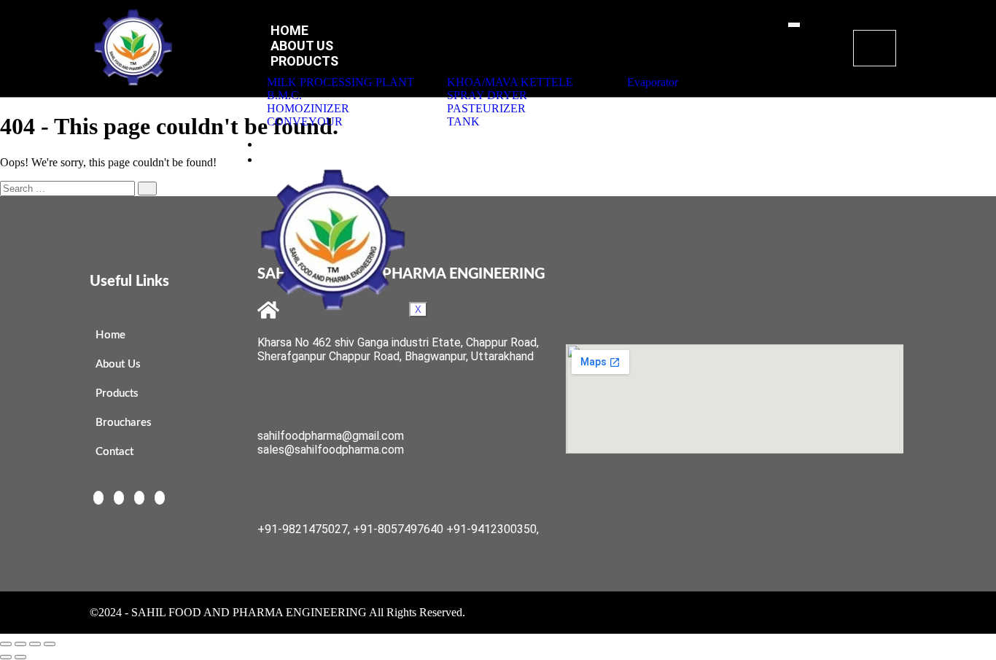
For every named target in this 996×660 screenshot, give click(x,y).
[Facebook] (98, 498)
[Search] (147, 188)
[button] (874, 48)
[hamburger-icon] (794, 25)
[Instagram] (160, 498)
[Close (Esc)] (49, 644)
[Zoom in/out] (6, 644)
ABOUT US (302, 45)
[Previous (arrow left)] (6, 657)
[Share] (35, 644)
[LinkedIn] (139, 498)
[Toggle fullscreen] (20, 644)
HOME (289, 30)
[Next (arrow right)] (20, 657)
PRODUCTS (304, 61)
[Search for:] (78, 188)
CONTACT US (311, 158)
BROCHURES (308, 143)
